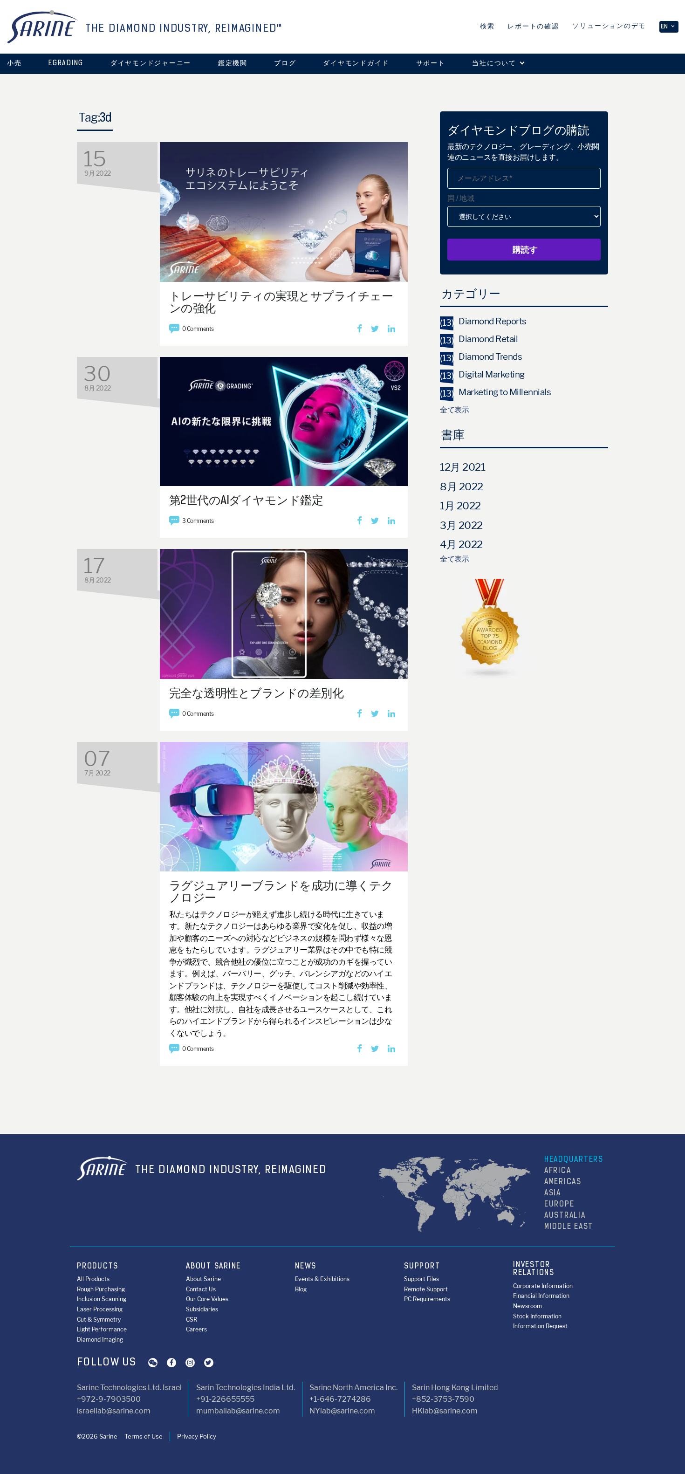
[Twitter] (375, 329)
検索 (487, 27)
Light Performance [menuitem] (102, 1329)
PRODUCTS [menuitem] (97, 1266)
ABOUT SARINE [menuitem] (213, 1266)
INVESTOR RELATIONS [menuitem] (534, 1269)
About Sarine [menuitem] (203, 1278)
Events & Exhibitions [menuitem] (322, 1278)
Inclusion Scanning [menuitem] (101, 1299)
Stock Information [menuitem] (537, 1316)
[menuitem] (66, 64)
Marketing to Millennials (495, 392)
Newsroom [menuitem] (527, 1306)
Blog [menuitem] (301, 1289)
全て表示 (454, 409)
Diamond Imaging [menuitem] (100, 1339)
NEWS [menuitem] (305, 1266)
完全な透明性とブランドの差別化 (256, 694)
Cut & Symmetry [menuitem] (99, 1319)
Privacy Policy (196, 1436)
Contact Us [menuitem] (201, 1289)
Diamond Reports (483, 321)
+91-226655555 (225, 1399)
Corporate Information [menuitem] (543, 1285)
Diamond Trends (481, 356)
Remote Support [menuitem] (426, 1289)
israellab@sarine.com (114, 1410)
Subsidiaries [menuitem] (202, 1309)
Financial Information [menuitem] (541, 1295)
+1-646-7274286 (340, 1399)
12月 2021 (462, 467)
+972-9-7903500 (109, 1399)
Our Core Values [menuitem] (207, 1299)
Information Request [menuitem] (540, 1326)
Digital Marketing (482, 374)
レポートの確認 (533, 27)
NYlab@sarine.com (342, 1410)
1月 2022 (460, 506)
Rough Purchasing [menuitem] (101, 1289)
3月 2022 (461, 525)
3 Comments (198, 520)
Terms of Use (143, 1436)
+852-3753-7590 (443, 1399)
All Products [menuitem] (93, 1278)
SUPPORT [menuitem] (422, 1266)
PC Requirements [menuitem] (427, 1299)
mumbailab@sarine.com (238, 1410)
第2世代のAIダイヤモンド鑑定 (246, 501)
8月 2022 (461, 486)
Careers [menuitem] (196, 1329)
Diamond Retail (479, 339)
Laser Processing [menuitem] (100, 1309)
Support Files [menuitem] (421, 1278)
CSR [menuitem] (191, 1319)
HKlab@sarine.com (445, 1410)
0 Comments (198, 328)
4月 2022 (461, 544)
